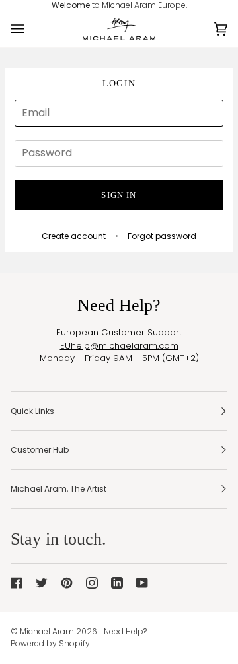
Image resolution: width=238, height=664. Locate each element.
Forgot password (162, 236)
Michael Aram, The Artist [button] (58, 488)
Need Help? (125, 631)
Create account (74, 236)
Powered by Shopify (50, 643)
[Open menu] (30, 29)
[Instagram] (92, 583)
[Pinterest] (67, 583)
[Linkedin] (117, 583)
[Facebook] (16, 583)
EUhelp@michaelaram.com (119, 345)
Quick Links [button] (32, 410)
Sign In (118, 195)
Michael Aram (47, 631)
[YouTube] (142, 583)
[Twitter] (42, 583)
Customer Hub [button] (40, 449)
